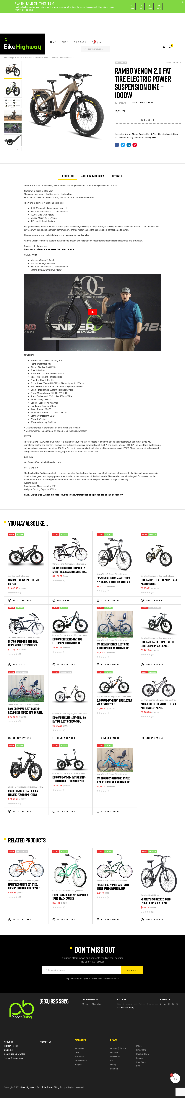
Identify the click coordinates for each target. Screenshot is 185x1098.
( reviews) (120, 103)
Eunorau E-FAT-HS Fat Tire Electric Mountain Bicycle (114, 702)
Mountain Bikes (41, 57)
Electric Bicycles (139, 134)
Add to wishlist (34, 600)
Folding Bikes (79, 773)
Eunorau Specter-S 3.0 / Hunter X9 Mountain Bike (159, 582)
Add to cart (64, 600)
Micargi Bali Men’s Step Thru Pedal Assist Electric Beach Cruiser (23, 645)
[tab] (67, 177)
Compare (39, 600)
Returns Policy (127, 1007)
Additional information (92, 176)
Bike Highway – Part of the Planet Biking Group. (43, 1087)
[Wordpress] (177, 1004)
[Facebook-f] (161, 1004)
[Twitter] (165, 1004)
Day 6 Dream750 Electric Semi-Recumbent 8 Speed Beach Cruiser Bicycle (25, 712)
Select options (22, 600)
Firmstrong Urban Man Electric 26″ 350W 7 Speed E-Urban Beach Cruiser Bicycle (113, 582)
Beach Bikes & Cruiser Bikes (108, 574)
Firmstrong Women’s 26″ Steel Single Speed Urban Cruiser (113, 886)
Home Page (9, 57)
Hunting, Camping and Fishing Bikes (141, 137)
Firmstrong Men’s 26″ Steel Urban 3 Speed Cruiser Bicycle (24, 886)
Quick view (43, 600)
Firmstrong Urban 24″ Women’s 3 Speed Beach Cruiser (70, 896)
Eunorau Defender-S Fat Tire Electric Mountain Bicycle (67, 641)
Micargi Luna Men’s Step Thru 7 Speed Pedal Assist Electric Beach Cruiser (70, 571)
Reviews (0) (117, 176)
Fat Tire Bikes (120, 137)
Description (68, 176)
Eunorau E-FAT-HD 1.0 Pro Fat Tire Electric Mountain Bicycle (157, 644)
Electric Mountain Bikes (62, 57)
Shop (19, 57)
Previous (8, 149)
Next (17, 149)
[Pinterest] (173, 1004)
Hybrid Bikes (153, 895)
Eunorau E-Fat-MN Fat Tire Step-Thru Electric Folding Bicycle (68, 779)
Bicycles (28, 57)
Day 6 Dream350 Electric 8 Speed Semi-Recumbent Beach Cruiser (113, 780)
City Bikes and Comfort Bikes (64, 564)
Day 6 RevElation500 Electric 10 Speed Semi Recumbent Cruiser (113, 646)
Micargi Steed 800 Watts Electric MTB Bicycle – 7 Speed (158, 706)
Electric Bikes (152, 134)
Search (106, 49)
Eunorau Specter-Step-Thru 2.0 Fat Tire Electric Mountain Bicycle (69, 721)
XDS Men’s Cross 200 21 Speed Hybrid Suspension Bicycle (156, 901)
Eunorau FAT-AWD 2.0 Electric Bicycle (23, 582)
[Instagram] (169, 1004)
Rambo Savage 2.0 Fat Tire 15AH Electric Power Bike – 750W (23, 792)
